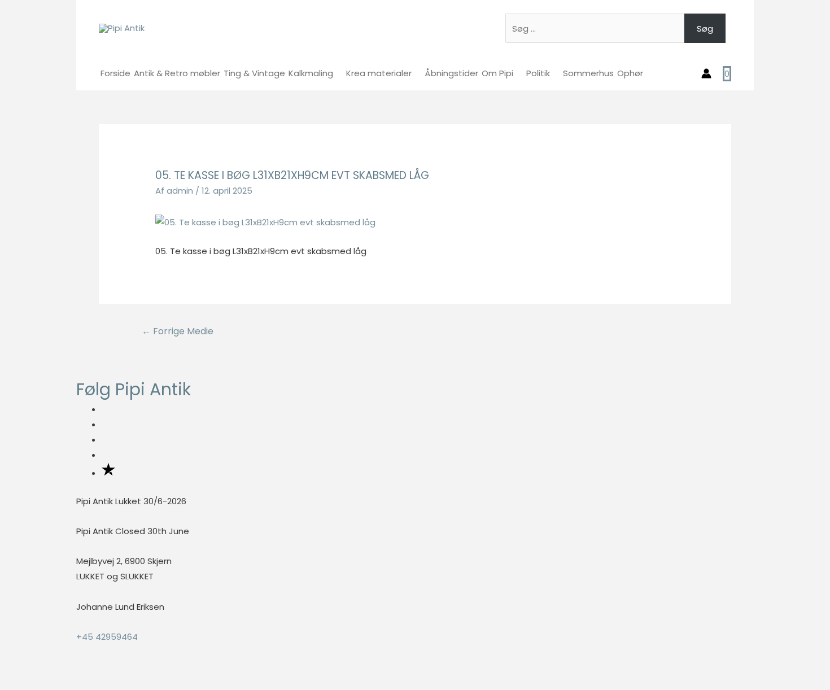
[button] (3, 682)
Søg (705, 28)
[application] (338, 73)
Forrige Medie (177, 331)
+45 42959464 (107, 637)
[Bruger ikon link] (706, 73)
